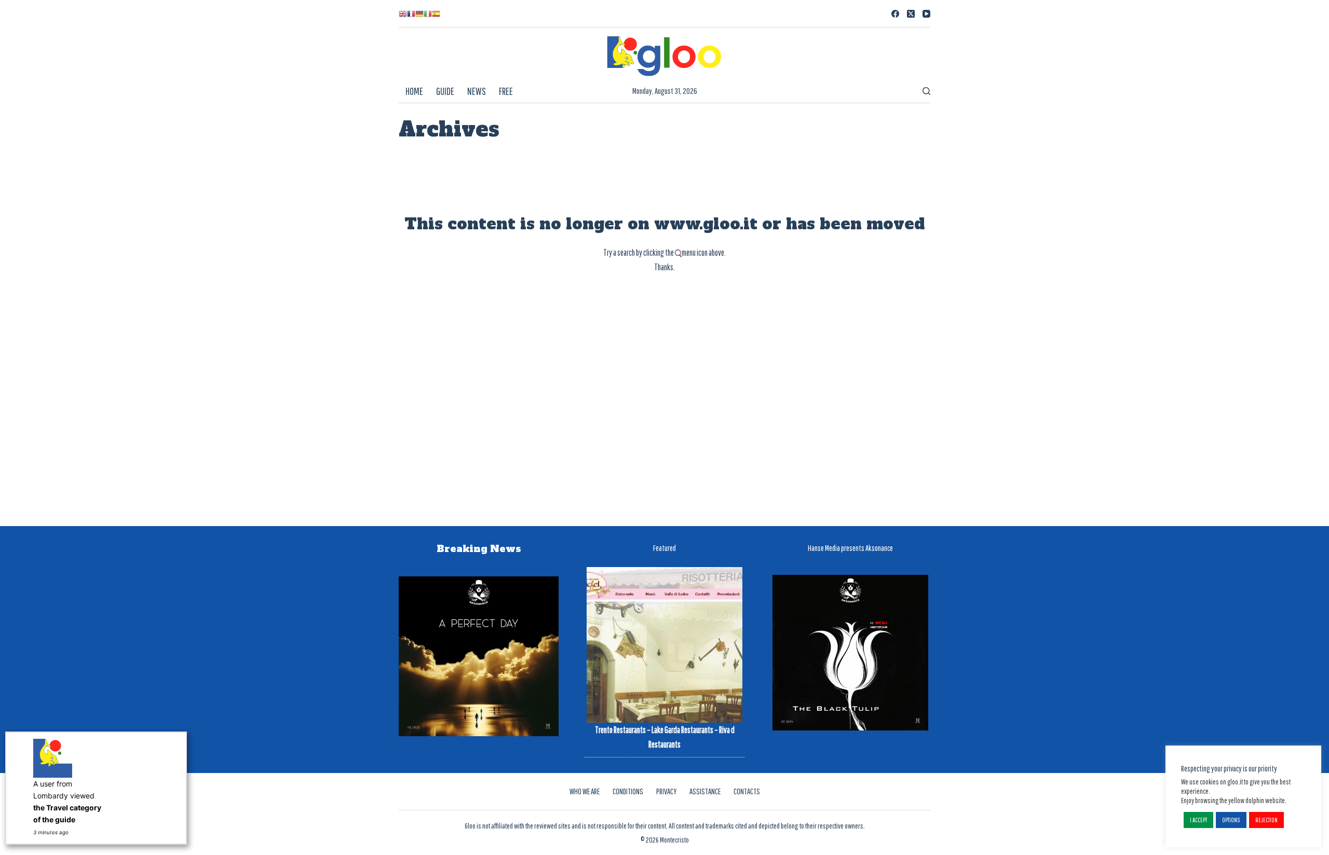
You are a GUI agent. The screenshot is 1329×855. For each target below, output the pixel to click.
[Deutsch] (419, 13)
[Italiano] (428, 13)
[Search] (926, 91)
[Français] (411, 13)
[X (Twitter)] (911, 14)
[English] (403, 13)
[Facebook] (895, 14)
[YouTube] (926, 14)
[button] (1198, 820)
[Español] (436, 13)
